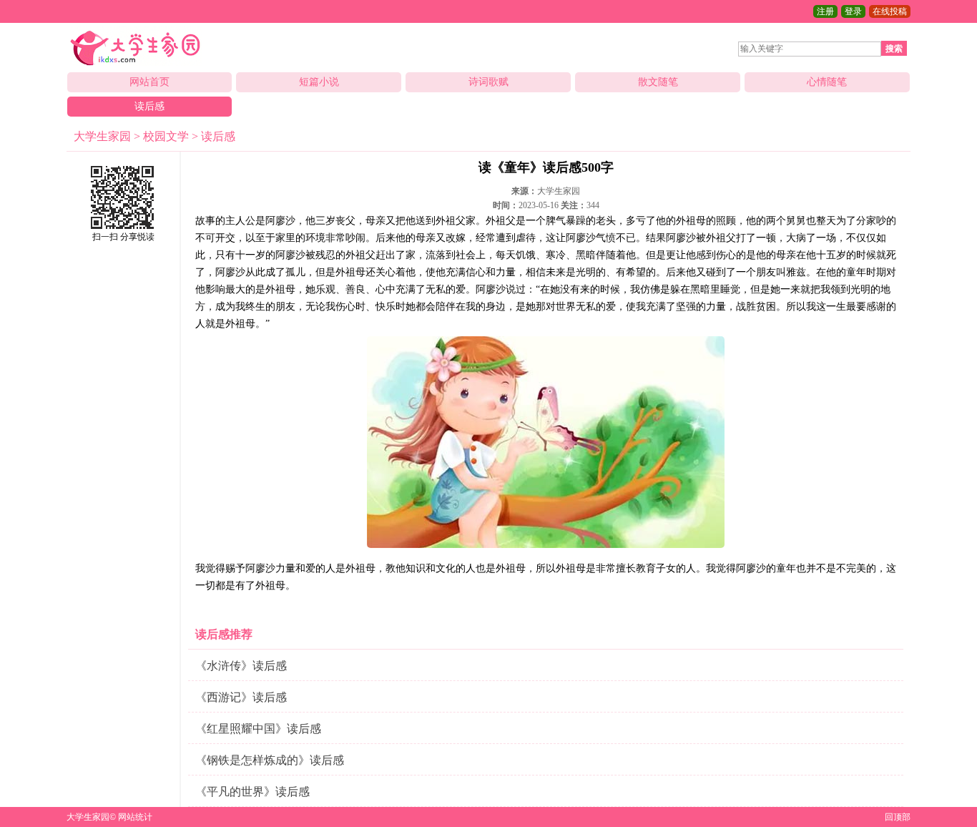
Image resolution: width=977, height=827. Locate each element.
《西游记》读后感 (241, 697)
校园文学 (166, 136)
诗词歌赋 (488, 82)
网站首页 (149, 82)
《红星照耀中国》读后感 (258, 729)
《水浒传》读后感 (241, 666)
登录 (853, 11)
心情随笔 (827, 82)
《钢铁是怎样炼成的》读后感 (269, 760)
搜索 (894, 49)
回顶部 (897, 817)
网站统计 (135, 817)
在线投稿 (890, 11)
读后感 (149, 106)
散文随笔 (658, 82)
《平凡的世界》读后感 (252, 792)
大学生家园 (102, 136)
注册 (825, 11)
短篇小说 (319, 82)
